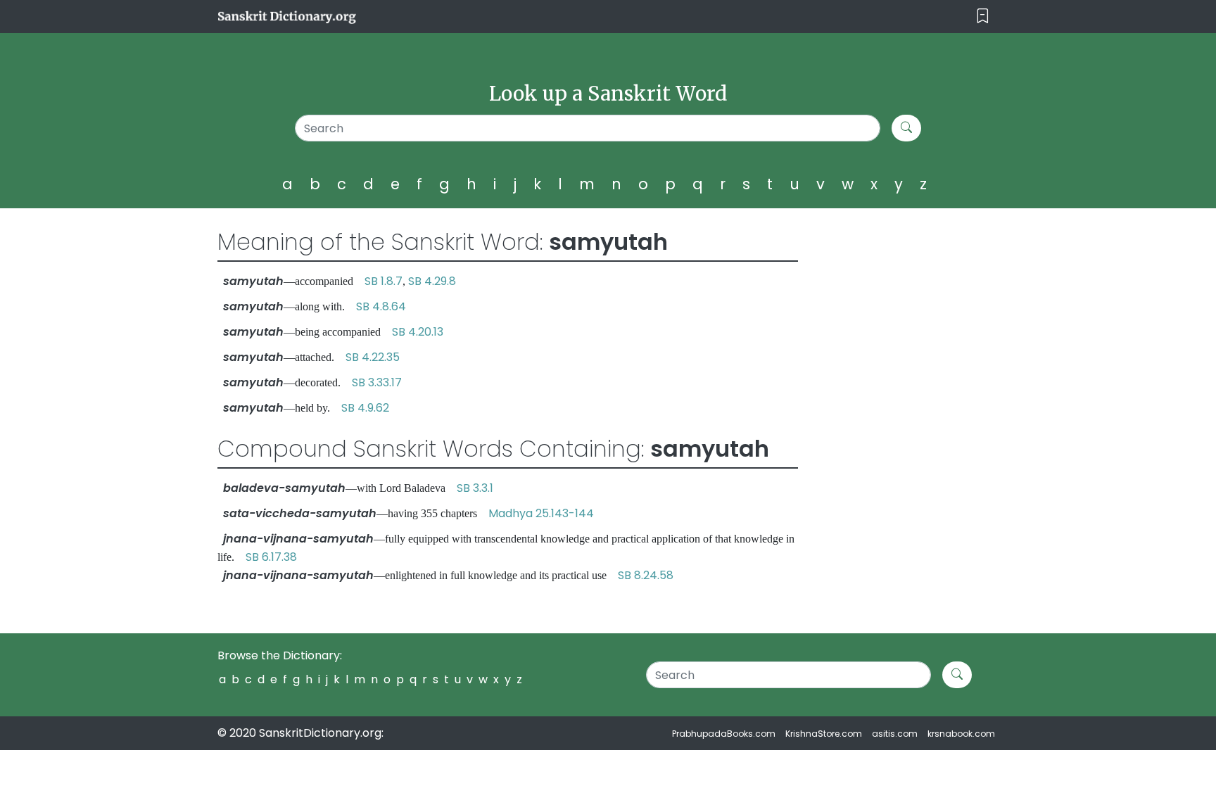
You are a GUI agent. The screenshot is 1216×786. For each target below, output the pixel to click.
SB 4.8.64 (381, 306)
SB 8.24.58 (645, 575)
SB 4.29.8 (432, 281)
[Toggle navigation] (983, 16)
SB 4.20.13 (417, 332)
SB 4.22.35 (373, 357)
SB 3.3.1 (475, 488)
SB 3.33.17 (377, 382)
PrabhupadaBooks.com (723, 734)
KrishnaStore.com (823, 734)
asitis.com (895, 734)
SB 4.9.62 (365, 408)
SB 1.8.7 (384, 281)
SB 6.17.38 (271, 557)
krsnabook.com (961, 734)
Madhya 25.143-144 (541, 513)
